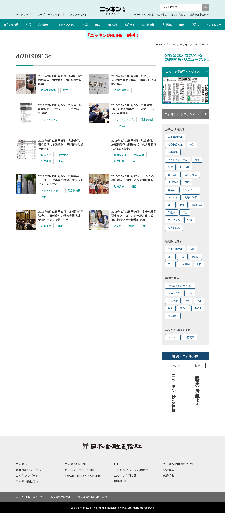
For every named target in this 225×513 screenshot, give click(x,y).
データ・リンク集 (144, 14)
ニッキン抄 (174, 220)
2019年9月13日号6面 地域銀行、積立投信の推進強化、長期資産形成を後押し (60, 144)
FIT (116, 464)
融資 (97, 24)
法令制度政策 (11, 24)
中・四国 (185, 264)
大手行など (120, 125)
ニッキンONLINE (76, 14)
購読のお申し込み (199, 14)
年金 (184, 212)
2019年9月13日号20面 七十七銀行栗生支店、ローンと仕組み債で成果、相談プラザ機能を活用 (133, 215)
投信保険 (112, 24)
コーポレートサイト (49, 14)
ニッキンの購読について (178, 464)
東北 (131, 226)
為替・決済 (191, 197)
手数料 (171, 212)
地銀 (60, 161)
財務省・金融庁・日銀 (180, 285)
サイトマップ (23, 14)
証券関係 (173, 316)
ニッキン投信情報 (27, 481)
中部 (182, 256)
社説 (189, 220)
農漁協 (183, 308)
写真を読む (174, 227)
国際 (181, 24)
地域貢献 (167, 24)
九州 (170, 256)
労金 (170, 308)
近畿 (192, 249)
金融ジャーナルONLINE (80, 470)
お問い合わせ (178, 14)
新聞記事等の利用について (93, 497)
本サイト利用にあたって (29, 497)
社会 (170, 205)
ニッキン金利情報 (125, 475)
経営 (28, 24)
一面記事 (190, 337)
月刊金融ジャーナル (28, 470)
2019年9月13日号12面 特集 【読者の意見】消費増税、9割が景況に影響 (60, 80)
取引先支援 (148, 24)
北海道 (195, 256)
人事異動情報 (175, 137)
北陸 (199, 264)
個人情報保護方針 (60, 497)
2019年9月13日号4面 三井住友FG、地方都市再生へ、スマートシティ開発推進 (132, 109)
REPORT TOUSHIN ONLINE (83, 475)
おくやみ (173, 197)
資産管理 (130, 24)
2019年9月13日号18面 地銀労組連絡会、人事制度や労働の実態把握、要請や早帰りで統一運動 (60, 215)
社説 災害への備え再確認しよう (197, 388)
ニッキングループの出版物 (131, 470)
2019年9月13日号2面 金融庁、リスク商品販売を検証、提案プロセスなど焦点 (133, 80)
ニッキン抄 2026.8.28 (173, 392)
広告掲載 (168, 475)
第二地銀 (46, 161)
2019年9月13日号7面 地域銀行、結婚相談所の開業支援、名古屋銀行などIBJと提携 (133, 144)
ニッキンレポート (27, 475)
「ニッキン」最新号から (178, 44)
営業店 (195, 24)
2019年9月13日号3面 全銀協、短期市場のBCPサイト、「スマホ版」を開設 (60, 109)
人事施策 (43, 24)
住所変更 (162, 14)
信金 (43, 196)
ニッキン (21, 464)
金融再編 (197, 205)
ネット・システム (65, 24)
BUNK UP (120, 481)
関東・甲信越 (175, 249)
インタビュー (214, 24)
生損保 (198, 308)
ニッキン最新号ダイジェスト (184, 71)
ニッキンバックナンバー (181, 114)
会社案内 (168, 470)
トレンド (173, 337)
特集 (65, 90)
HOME (159, 44)
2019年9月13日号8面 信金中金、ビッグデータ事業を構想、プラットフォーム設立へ (60, 180)
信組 (133, 186)
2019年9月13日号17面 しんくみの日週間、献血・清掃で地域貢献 (132, 178)
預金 (85, 24)
